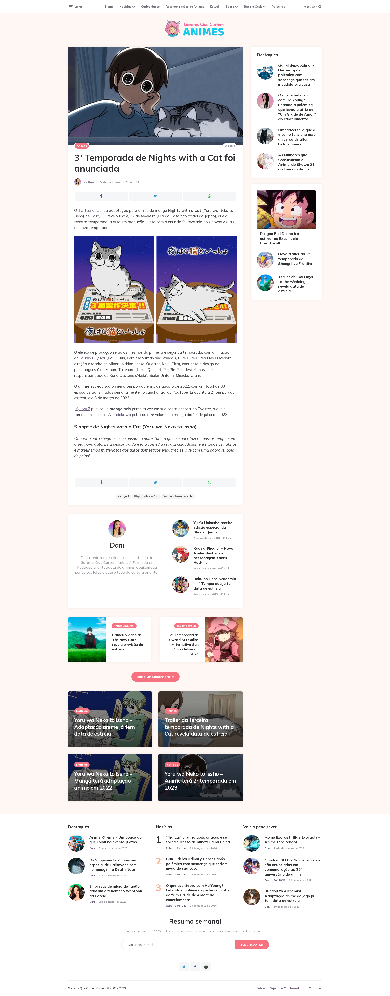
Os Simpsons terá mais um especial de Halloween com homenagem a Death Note (113, 865)
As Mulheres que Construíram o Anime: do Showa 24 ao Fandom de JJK (296, 162)
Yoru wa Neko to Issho (178, 496)
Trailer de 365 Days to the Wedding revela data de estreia (295, 283)
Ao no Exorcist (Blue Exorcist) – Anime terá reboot (292, 839)
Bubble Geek (253, 6)
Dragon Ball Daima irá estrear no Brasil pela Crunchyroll (279, 238)
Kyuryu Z (98, 216)
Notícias (125, 6)
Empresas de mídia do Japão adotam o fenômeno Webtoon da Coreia (115, 891)
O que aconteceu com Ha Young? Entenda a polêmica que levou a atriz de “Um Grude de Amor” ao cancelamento (297, 107)
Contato (315, 988)
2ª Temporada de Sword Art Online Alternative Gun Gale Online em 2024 (184, 644)
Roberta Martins (176, 848)
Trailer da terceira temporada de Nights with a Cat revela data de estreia (199, 727)
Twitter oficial (90, 210)
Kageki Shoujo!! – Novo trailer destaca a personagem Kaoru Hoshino (213, 555)
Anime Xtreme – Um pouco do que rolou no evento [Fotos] (115, 839)
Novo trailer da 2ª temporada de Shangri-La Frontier (295, 259)
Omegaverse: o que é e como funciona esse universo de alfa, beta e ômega (297, 137)
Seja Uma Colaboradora (287, 988)
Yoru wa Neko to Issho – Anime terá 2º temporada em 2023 (200, 780)
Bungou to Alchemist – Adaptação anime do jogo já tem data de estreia (289, 896)
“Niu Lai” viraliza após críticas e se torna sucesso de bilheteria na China (198, 839)
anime (143, 210)
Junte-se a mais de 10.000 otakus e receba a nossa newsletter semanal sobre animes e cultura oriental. (195, 931)
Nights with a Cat (146, 496)
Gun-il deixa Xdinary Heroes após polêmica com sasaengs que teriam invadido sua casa (296, 75)
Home (109, 6)
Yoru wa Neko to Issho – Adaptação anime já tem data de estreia (104, 727)
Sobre (230, 6)
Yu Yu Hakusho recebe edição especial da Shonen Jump (213, 527)
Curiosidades (150, 6)
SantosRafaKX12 (275, 880)
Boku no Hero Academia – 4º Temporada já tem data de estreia (215, 583)
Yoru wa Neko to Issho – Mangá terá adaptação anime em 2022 (103, 780)
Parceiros (278, 6)
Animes (82, 145)
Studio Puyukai (93, 358)
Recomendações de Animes (185, 6)
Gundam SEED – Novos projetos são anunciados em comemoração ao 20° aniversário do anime (292, 867)
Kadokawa (121, 414)
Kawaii (215, 6)
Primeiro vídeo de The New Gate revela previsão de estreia (127, 642)
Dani (91, 182)
